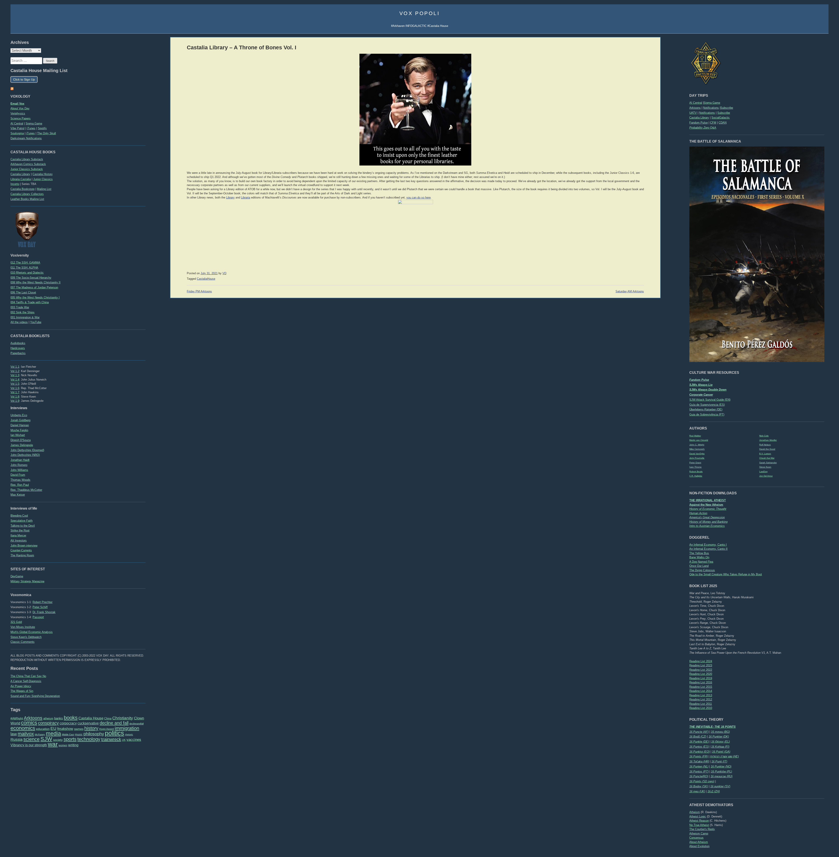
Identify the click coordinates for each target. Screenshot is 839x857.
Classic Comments (22, 641)
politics (114, 733)
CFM (713, 122)
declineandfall (136, 723)
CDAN (722, 122)
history (91, 728)
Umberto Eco (18, 415)
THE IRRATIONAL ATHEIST (707, 500)
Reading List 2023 (700, 665)
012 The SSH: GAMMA (25, 262)
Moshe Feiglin (19, 430)
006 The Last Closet (23, 292)
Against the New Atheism (706, 504)
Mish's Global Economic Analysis (31, 632)
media (53, 733)
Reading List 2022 (700, 669)
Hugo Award (106, 729)
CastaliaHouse (206, 278)
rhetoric (129, 734)
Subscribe (726, 107)
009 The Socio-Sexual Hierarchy (30, 277)
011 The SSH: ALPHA (24, 267)
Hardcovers (17, 348)
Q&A (702, 127)
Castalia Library (699, 117)
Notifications (711, 107)
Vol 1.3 (14, 375)
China (107, 718)
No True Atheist (699, 825)
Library (230, 197)
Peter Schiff (40, 607)
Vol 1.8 (14, 396)
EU (53, 728)
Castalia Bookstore (22, 189)
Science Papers (20, 118)
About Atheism (698, 842)
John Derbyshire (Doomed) (27, 450)
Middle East (68, 734)
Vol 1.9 (14, 400)
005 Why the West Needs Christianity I (35, 297)
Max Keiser (17, 494)
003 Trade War (19, 307)
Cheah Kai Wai (766, 458)
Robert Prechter (42, 602)
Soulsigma (17, 133)
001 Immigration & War (25, 317)
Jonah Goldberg (20, 420)
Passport (38, 617)
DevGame (16, 576)
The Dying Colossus (702, 570)
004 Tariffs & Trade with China (29, 302)
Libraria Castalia (20, 179)
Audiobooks (17, 343)
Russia (16, 739)
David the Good (767, 449)
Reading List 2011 (700, 703)
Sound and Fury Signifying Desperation (35, 696)
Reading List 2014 (700, 691)
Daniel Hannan (19, 425)
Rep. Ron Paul (19, 484)
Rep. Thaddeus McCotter (26, 489)
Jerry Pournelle (696, 458)
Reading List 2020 (700, 674)
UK (124, 739)
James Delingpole (21, 445)
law (13, 734)
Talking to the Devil (22, 525)
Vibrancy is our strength (28, 745)
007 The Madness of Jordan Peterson (34, 287)
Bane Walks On (699, 557)
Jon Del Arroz (766, 476)
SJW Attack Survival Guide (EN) (709, 399)
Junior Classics (43, 179)
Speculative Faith (21, 520)
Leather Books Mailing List (27, 199)
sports (70, 739)
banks (58, 718)
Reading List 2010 (700, 708)
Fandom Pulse (698, 122)
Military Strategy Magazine (27, 581)
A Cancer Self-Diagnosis (25, 681)
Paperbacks (18, 353)
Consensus (696, 837)
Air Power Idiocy (20, 686)
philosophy (93, 733)
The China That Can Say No (28, 676)
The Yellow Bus (699, 553)
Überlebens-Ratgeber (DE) (705, 409)
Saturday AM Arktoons (629, 291)
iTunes (31, 128)
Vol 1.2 (14, 371)
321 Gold (16, 622)
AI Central (695, 102)
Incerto (14, 184)
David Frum (17, 474)
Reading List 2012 (700, 699)
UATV (693, 112)
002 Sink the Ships (22, 312)
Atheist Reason (699, 820)
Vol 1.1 (14, 366)
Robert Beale (696, 471)
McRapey (40, 734)
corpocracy (68, 723)
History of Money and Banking (708, 521)
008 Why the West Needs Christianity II (35, 282)
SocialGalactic (720, 117)
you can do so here (418, 197)
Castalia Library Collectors (27, 194)
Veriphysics (17, 113)
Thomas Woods (20, 479)
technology (88, 739)
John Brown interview (23, 545)
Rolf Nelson (765, 444)
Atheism (694, 812)
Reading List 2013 (700, 695)
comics (29, 723)
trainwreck (111, 739)
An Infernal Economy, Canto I (708, 544)
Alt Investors (18, 540)
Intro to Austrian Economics (707, 526)
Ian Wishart (17, 435)
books (71, 718)
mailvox (26, 733)
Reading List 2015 (700, 686)
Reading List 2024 (700, 661)
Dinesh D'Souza (20, 440)
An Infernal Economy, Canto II (708, 548)
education (43, 729)
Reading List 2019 (700, 678)
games (78, 729)
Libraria (245, 197)
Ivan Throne (695, 467)
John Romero (18, 465)
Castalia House (90, 718)
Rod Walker (695, 436)
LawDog (763, 471)
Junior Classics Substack (26, 169)
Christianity (122, 718)
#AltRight (16, 718)
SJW (46, 739)
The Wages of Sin (21, 691)
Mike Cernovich (697, 449)
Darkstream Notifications (26, 138)
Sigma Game (712, 102)
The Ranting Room (22, 555)
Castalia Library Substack (26, 159)
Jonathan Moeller (768, 440)
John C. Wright (696, 444)
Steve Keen (765, 467)
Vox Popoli (419, 13)
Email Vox (17, 103)
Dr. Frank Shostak (44, 612)
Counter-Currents (21, 550)
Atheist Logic (697, 816)
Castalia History (43, 174)
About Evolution (699, 846)
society (58, 739)
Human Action (698, 513)
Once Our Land (699, 565)
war (53, 744)
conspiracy (48, 723)
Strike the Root (19, 530)
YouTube (35, 322)
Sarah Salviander (768, 462)
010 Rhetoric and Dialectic (27, 272)
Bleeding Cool (19, 515)
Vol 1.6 (14, 388)
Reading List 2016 (700, 682)
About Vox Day (19, 108)
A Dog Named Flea (701, 561)
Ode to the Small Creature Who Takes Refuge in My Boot (725, 574)
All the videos (19, 322)
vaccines (134, 740)
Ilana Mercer (18, 535)
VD (224, 273)
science (31, 739)
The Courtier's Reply (702, 829)
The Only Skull (46, 133)
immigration (127, 728)
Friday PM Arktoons (199, 291)
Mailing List (44, 189)
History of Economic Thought (707, 508)
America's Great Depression (707, 517)
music (79, 734)
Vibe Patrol (17, 128)
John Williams (19, 470)
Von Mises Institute (22, 627)
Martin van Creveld (698, 440)
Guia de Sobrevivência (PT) (706, 414)
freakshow (65, 729)
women (63, 745)
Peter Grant (695, 462)
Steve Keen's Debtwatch (26, 637)
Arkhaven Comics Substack (28, 164)
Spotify (42, 128)
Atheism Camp (698, 833)
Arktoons (695, 107)
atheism (48, 718)
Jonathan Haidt (19, 460)
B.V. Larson (765, 453)
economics (22, 728)
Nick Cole (764, 436)
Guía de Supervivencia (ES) (707, 404)
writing (73, 745)
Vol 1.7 (14, 392)
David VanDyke (697, 453)
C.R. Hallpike (695, 476)
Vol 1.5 (14, 383)
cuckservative (88, 723)
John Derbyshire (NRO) (25, 455)
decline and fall (114, 723)
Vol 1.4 (14, 379)
